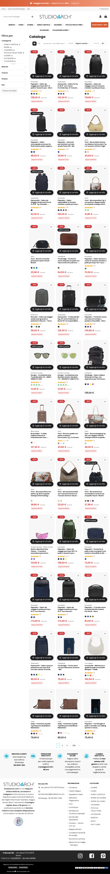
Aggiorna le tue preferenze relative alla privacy (18, 864)
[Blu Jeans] (34, 559)
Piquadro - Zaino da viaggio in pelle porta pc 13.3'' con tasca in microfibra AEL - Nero (67, 610)
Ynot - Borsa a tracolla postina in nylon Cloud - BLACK (40, 261)
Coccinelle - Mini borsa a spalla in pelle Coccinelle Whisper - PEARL (95, 668)
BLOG (93, 821)
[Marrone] (59, 268)
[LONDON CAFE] (85, 443)
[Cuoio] (93, 616)
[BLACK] (32, 268)
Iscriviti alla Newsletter (73, 818)
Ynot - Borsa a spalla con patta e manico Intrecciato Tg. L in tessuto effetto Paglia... (69, 437)
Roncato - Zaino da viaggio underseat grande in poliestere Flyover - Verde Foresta (42, 320)
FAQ (28, 9)
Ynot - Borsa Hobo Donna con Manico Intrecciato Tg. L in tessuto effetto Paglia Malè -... (96, 145)
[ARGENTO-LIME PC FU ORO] (66, 385)
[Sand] (85, 152)
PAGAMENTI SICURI (72, 755)
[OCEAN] (93, 501)
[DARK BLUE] (32, 210)
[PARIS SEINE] (85, 210)
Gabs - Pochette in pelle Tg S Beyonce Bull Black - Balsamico (41, 726)
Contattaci (73, 807)
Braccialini (35, 431)
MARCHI (94, 817)
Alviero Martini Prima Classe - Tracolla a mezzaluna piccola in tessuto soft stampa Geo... (42, 552)
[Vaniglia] (34, 443)
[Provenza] (63, 733)
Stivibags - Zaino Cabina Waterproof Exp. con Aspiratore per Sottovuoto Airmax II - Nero (96, 378)
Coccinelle (89, 663)
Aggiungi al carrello (43, 76)
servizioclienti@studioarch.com (51, 794)
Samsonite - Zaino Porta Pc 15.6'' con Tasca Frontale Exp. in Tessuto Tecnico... (68, 87)
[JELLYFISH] (88, 675)
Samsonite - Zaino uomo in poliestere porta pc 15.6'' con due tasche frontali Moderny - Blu (42, 669)
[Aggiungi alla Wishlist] (51, 52)
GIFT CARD (95, 824)
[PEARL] (93, 675)
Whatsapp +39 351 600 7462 (50, 798)
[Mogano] (90, 327)
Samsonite (61, 82)
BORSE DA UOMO (98, 801)
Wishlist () (104, 9)
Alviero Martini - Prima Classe (42, 547)
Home (4, 9)
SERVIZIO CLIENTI (19, 754)
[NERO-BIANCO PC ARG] (39, 385)
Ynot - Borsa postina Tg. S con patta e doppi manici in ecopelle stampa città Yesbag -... (95, 203)
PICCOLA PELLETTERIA (96, 809)
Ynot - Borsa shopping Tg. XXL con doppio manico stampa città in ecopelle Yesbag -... (95, 437)
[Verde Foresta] (36, 327)
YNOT (86, 140)
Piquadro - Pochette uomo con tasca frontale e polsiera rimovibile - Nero (96, 319)
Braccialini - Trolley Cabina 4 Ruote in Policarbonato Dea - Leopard (39, 437)
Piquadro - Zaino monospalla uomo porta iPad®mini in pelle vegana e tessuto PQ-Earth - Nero (41, 145)
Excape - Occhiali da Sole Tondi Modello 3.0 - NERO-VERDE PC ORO (41, 377)
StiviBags (88, 373)
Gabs (32, 722)
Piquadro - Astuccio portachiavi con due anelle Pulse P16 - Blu (66, 144)
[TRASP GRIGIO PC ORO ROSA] (32, 385)
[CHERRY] (93, 384)
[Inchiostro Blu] (34, 733)
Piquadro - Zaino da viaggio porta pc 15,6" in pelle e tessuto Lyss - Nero (41, 86)
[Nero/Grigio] (63, 94)
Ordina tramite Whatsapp (16, 9)
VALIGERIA (95, 804)
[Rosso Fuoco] (36, 733)
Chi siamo (73, 787)
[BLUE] (36, 268)
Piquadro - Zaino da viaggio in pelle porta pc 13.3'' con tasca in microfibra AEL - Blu (40, 610)
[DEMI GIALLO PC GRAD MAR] (36, 385)
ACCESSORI (96, 814)
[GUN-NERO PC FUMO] (61, 385)
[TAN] (61, 501)
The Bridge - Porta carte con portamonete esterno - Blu (68, 668)
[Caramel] (85, 501)
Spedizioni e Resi (75, 794)
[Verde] (36, 94)
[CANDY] (90, 501)
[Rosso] (66, 210)
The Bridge (61, 257)
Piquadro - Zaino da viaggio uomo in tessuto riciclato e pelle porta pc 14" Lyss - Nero (95, 87)
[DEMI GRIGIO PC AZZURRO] (34, 385)
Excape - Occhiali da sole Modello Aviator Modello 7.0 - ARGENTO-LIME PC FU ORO (68, 378)
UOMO (93, 791)
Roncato (34, 315)
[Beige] (88, 152)
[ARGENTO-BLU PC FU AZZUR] (59, 385)
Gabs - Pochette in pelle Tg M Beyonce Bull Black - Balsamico (68, 726)
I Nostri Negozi (75, 791)
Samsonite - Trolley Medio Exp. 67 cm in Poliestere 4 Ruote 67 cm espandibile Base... (68, 320)
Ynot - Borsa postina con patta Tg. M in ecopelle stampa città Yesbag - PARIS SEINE (41, 495)
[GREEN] (34, 268)
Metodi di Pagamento (74, 799)
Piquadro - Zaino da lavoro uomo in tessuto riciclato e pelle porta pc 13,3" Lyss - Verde (96, 262)
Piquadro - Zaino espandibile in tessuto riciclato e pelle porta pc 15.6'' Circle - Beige (68, 203)
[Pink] (61, 443)
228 (74, 745)
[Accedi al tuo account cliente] (100, 16)
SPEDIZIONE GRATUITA (46, 755)
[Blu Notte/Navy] (39, 327)
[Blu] (34, 94)
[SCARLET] (90, 675)
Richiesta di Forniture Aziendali (77, 812)
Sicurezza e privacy (77, 839)
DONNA (94, 787)
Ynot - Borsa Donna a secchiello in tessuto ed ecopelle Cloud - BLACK (94, 494)
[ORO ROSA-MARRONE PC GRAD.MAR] (63, 385)
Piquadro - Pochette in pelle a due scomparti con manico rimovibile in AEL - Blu (95, 552)
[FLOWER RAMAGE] (36, 443)
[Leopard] (32, 443)
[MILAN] (88, 210)
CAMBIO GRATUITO (99, 755)
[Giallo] (39, 94)
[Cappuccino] (39, 733)
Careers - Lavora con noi (76, 824)
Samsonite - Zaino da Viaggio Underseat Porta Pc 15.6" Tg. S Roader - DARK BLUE (41, 203)
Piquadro (34, 82)
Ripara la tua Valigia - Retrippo (77, 843)
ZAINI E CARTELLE (98, 794)
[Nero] (32, 94)
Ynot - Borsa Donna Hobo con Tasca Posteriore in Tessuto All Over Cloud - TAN (68, 495)
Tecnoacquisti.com (23, 871)
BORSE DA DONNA (98, 798)
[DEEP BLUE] (85, 675)
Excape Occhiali (37, 373)
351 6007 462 (19, 765)
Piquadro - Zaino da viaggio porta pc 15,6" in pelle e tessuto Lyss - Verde (67, 552)
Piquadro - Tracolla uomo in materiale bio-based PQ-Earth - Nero (95, 609)
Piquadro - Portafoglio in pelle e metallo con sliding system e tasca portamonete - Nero (95, 727)
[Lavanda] (34, 327)
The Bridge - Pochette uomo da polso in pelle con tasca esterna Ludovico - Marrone (68, 262)
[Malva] (32, 559)
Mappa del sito (75, 829)
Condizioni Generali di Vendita (77, 834)
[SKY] (63, 443)
